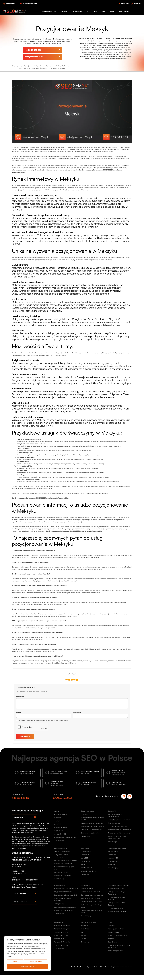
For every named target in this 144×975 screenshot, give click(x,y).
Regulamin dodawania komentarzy (121, 967)
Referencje (111, 926)
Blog (120, 11)
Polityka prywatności (91, 967)
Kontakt (126, 11)
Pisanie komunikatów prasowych (119, 820)
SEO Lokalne (85, 885)
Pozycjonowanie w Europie (117, 911)
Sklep (112, 11)
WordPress (84, 926)
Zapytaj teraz (18, 817)
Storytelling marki (114, 823)
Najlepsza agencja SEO (116, 951)
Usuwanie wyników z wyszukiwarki (65, 860)
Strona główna (17, 66)
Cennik (73, 967)
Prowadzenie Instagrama (62, 929)
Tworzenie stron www (88, 922)
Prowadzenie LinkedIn (61, 935)
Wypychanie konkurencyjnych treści (64, 868)
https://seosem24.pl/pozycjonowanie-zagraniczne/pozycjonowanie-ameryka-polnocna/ (78, 493)
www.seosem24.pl (45, 488)
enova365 (84, 858)
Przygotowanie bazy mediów (63, 892)
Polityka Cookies (105, 967)
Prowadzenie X (59, 939)
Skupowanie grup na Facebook (91, 830)
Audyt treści (58, 818)
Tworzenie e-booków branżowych (119, 833)
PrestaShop (85, 929)
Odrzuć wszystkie (35, 962)
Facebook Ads (113, 851)
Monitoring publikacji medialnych (65, 910)
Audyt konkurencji (87, 888)
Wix (82, 932)
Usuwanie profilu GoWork (62, 875)
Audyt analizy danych (61, 814)
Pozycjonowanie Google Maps (91, 902)
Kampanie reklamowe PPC (117, 848)
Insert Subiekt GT (87, 868)
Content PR (112, 811)
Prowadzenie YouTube (61, 945)
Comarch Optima (86, 851)
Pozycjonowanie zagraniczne (118, 885)
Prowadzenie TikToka (61, 932)
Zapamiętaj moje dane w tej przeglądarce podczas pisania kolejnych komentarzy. (43, 720)
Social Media (58, 922)
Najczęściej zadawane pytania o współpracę (119, 946)
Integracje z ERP (86, 848)
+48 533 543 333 (12, 4)
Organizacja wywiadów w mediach (65, 895)
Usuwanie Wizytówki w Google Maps (91, 911)
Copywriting (85, 814)
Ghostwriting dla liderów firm (117, 826)
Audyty (56, 811)
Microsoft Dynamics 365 (89, 871)
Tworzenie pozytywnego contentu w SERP (92, 819)
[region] (27, 953)
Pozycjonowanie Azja (115, 908)
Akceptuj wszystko (27, 966)
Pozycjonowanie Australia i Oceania (117, 904)
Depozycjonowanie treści (62, 851)
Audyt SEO (57, 824)
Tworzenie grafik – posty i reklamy (92, 826)
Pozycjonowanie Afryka (116, 888)
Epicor (83, 864)
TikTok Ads (111, 864)
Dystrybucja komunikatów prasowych (62, 899)
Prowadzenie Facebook (62, 926)
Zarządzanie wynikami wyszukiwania (61, 856)
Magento (84, 935)
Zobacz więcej (59, 840)
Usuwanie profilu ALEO (61, 872)
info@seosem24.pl (30, 4)
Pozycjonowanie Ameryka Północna (117, 898)
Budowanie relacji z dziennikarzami (66, 888)
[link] (123, 796)
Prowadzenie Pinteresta (62, 942)
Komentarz (20, 697)
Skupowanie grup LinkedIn (90, 833)
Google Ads (112, 855)
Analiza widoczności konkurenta (65, 837)
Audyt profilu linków (60, 834)
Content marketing (87, 811)
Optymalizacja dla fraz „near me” (92, 895)
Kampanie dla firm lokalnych (90, 898)
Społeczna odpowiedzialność (118, 935)
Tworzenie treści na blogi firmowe (119, 830)
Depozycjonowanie (60, 848)
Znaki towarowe (113, 932)
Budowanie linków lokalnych (90, 892)
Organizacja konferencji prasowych (65, 907)
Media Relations (59, 885)
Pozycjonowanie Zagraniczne (34, 66)
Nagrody (111, 939)
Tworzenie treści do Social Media (92, 823)
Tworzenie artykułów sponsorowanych (115, 815)
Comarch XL (85, 855)
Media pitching (59, 904)
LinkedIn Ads (112, 861)
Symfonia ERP (85, 861)
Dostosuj (15, 962)
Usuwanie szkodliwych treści (63, 863)
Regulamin (80, 967)
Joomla (83, 939)
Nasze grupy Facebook (116, 929)
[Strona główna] (14, 11)
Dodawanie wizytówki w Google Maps (91, 906)
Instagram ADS (113, 858)
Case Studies (112, 942)
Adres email (77, 712)
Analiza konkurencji (60, 827)
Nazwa (19, 712)
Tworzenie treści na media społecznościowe (117, 837)
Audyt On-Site (58, 831)
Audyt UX (57, 821)
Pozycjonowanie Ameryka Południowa (117, 893)
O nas (110, 922)
